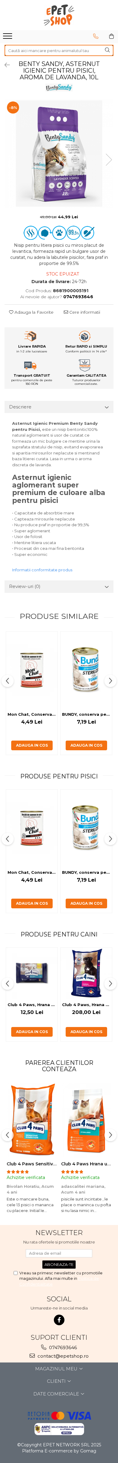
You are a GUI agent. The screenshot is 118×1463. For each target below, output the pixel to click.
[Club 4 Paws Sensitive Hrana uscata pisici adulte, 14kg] (32, 1120)
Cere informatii (84, 312)
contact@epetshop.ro (62, 1356)
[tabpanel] (59, 153)
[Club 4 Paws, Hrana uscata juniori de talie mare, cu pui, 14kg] (86, 973)
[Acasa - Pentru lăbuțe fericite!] (59, 15)
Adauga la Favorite (33, 312)
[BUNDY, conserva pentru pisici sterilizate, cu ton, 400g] (86, 670)
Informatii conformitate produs (42, 569)
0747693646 (62, 1347)
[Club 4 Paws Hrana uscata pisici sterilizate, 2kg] (86, 1120)
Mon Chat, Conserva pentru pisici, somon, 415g (32, 714)
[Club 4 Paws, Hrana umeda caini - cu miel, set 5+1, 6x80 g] (31, 973)
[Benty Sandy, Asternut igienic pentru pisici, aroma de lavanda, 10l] (59, 153)
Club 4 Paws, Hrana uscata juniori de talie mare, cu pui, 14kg (87, 1004)
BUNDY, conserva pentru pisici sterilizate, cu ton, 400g (87, 714)
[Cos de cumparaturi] (111, 36)
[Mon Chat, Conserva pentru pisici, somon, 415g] (31, 670)
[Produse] (8, 37)
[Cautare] (107, 50)
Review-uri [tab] (25, 586)
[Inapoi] (4, 65)
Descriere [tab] (20, 407)
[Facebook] (59, 1320)
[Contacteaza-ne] (96, 36)
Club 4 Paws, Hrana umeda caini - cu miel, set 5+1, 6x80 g (32, 1004)
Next (108, 160)
